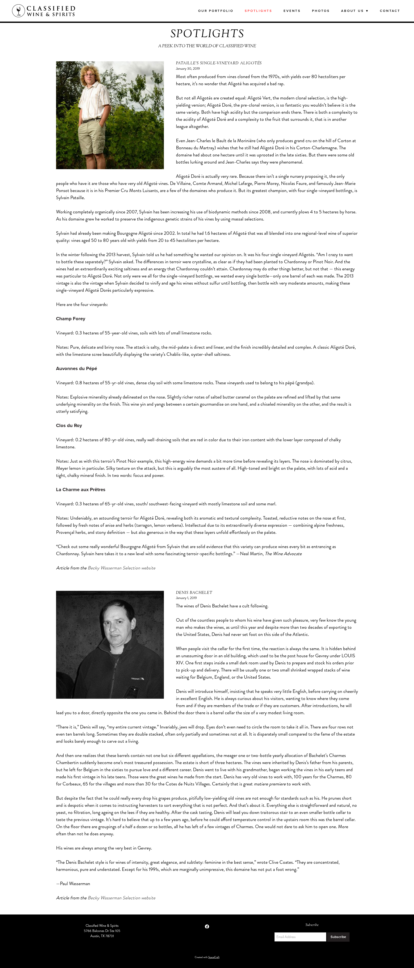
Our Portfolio (216, 10)
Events (292, 10)
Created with (207, 957)
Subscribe (338, 936)
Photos (321, 10)
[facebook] (207, 926)
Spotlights (258, 10)
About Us (355, 10)
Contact (390, 10)
